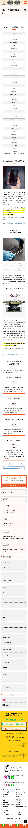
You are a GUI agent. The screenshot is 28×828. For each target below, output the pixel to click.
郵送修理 (5, 499)
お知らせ (6, 812)
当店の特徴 (18, 800)
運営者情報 (5, 806)
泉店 (17, 826)
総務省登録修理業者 (21, 806)
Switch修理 (5, 794)
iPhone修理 (6, 789)
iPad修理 (18, 789)
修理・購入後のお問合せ (9, 804)
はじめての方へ (7, 492)
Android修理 (6, 792)
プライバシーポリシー (11, 818)
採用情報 (18, 804)
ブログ (18, 812)
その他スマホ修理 (20, 792)
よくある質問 (6, 802)
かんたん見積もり (14, 485)
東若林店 (3, 826)
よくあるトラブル (8, 814)
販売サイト (5, 796)
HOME (20, 818)
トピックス (5, 810)
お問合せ (18, 802)
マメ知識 (19, 814)
